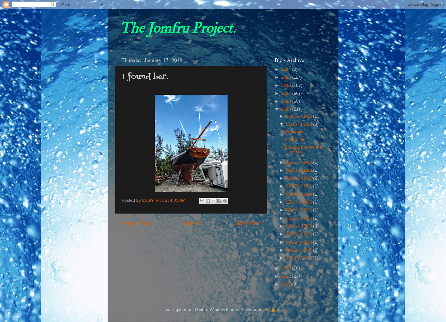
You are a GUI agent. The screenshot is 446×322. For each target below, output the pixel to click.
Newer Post (136, 223)
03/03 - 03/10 (299, 194)
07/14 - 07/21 (299, 210)
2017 (286, 93)
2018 (286, 101)
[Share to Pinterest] (225, 201)
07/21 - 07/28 (299, 218)
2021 (286, 276)
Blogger (272, 309)
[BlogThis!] (208, 201)
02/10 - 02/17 (299, 178)
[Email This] (202, 201)
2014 (286, 69)
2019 (286, 109)
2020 (286, 268)
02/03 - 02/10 (299, 170)
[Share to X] (214, 201)
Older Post (247, 223)
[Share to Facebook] (219, 201)
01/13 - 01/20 (299, 124)
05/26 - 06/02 (299, 202)
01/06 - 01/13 (299, 116)
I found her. (296, 139)
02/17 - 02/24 (299, 186)
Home (193, 223)
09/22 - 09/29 (299, 242)
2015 (286, 77)
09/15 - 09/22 (299, 234)
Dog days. (294, 131)
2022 (286, 284)
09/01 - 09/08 (299, 226)
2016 (286, 85)
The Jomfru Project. (178, 28)
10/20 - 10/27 (299, 250)
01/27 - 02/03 (299, 162)
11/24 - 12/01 (299, 258)
